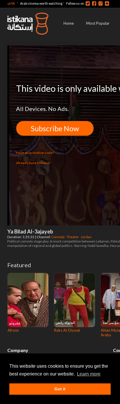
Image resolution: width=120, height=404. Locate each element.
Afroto (13, 330)
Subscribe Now (55, 128)
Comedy (58, 237)
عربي (11, 2)
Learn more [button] (88, 373)
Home (68, 23)
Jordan (86, 237)
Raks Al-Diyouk (67, 330)
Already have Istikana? (33, 163)
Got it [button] (60, 389)
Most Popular (98, 23)
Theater (73, 237)
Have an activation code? (35, 152)
